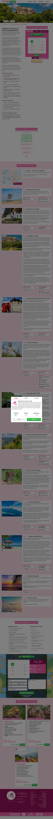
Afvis (19, 419)
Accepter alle (34, 419)
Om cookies (36, 398)
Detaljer (26, 398)
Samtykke (16, 398)
